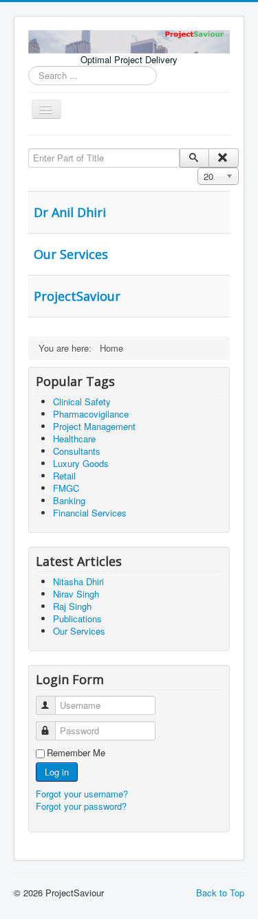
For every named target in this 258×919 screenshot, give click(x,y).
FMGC (66, 488)
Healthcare (74, 438)
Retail (64, 475)
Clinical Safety (82, 401)
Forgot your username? (82, 793)
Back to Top (220, 892)
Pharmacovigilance (91, 413)
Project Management (94, 426)
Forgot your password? (81, 806)
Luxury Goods (81, 463)
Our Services (71, 254)
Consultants (76, 450)
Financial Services (90, 512)
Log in (57, 771)
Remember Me (76, 753)
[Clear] (223, 158)
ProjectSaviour (77, 296)
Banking (69, 500)
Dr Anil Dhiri (70, 212)
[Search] (194, 158)
